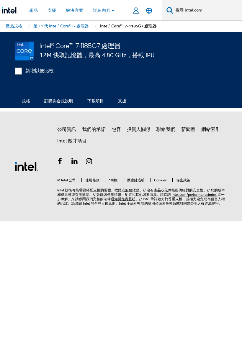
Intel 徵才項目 (72, 141)
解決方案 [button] (75, 10)
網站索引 (210, 129)
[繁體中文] (149, 10)
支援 (122, 101)
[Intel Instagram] (89, 162)
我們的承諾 (94, 129)
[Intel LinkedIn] (75, 162)
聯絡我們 (165, 129)
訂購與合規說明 (58, 101)
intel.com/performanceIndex (194, 194)
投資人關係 (139, 129)
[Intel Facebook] (60, 162)
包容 (116, 129)
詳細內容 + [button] (104, 10)
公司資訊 (66, 129)
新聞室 (188, 129)
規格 (26, 101)
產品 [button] (33, 10)
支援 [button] (52, 10)
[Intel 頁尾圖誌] (26, 166)
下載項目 (95, 101)
